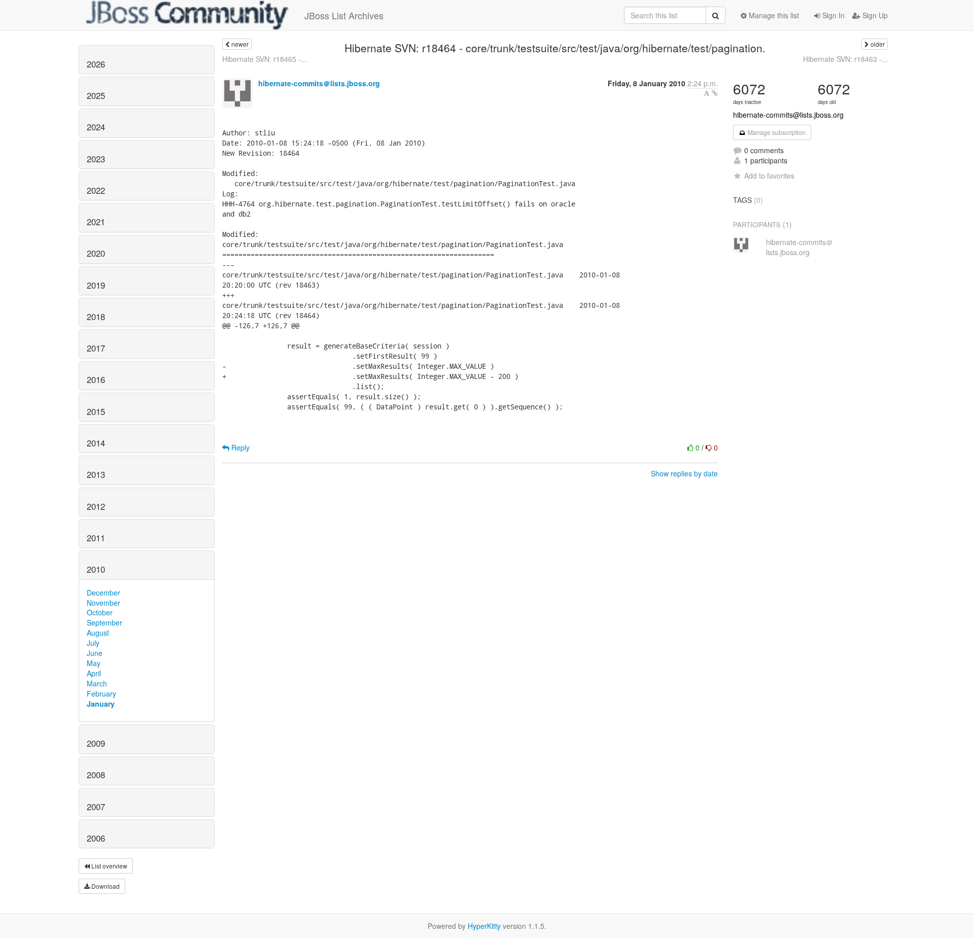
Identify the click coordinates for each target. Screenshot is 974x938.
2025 (96, 95)
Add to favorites (769, 175)
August (98, 633)
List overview (108, 865)
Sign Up (874, 15)
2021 (96, 222)
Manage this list (773, 15)
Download (105, 886)
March (97, 683)
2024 (96, 127)
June (94, 653)
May (93, 663)
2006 (96, 838)
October (100, 612)
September (104, 622)
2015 (96, 411)
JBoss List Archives (344, 15)
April (94, 673)
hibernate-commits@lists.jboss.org (788, 115)
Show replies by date (684, 473)
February (101, 693)
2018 (96, 316)
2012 (96, 506)
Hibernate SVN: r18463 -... (845, 59)
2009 (96, 743)
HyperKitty (484, 926)
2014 (96, 443)
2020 (96, 253)
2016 (96, 379)
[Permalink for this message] (715, 92)
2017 (96, 348)
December (103, 592)
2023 (96, 159)
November (103, 603)
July (93, 643)
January (101, 704)
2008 (96, 775)
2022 (96, 190)
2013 (96, 474)
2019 (96, 285)
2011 (96, 538)
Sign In (832, 15)
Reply (239, 447)
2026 (96, 64)
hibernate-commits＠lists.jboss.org (319, 83)
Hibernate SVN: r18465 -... (264, 59)
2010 (96, 569)
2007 (96, 807)
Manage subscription (776, 132)
